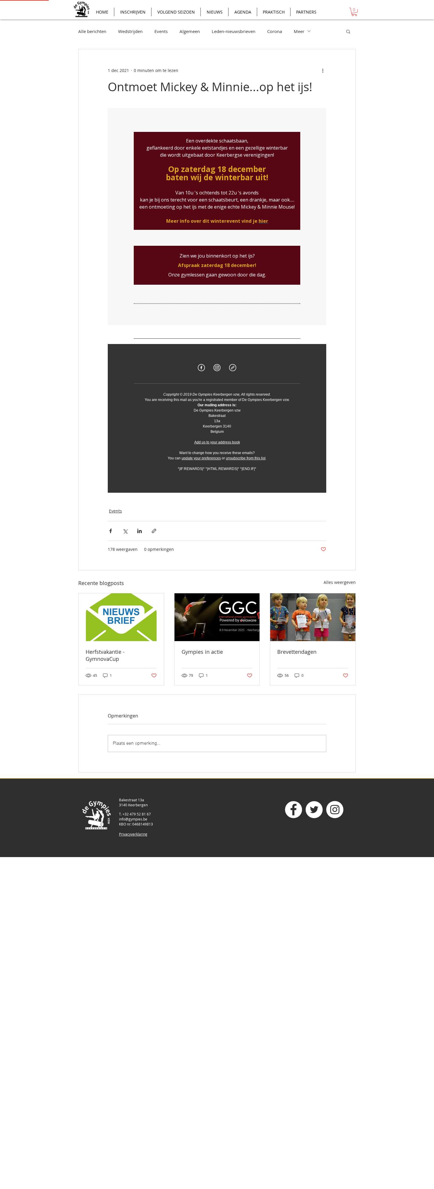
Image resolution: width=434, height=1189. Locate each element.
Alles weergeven (340, 582)
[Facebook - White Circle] (293, 809)
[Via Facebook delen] (110, 531)
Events (161, 31)
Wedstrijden (130, 31)
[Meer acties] (322, 70)
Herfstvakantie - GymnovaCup (105, 655)
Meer (299, 31)
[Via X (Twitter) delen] (125, 531)
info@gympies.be (133, 819)
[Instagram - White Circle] (334, 809)
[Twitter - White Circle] (314, 809)
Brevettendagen (296, 651)
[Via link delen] (154, 531)
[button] (354, 12)
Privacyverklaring (133, 834)
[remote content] (217, 300)
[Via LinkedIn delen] (139, 531)
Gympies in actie (202, 651)
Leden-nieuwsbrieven (233, 31)
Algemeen (190, 31)
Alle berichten (92, 31)
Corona (274, 31)
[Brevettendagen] (312, 617)
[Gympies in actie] (217, 617)
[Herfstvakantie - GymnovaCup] (121, 617)
